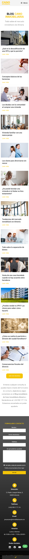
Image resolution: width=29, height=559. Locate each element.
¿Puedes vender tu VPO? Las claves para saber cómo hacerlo (13, 308)
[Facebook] (14, 547)
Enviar (14, 472)
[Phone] (15, 557)
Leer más (5, 54)
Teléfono (14, 442)
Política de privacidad (11, 468)
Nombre (14, 427)
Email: (14, 516)
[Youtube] (19, 547)
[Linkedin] (10, 547)
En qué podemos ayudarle (14, 449)
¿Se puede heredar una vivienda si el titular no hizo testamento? (12, 191)
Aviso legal (21, 468)
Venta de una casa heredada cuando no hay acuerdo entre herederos (13, 277)
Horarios (14, 528)
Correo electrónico (14, 434)
